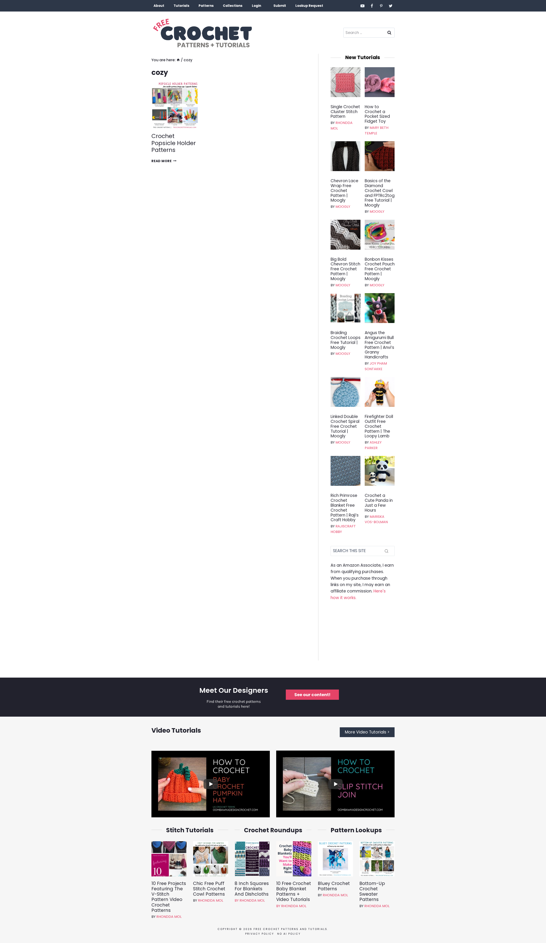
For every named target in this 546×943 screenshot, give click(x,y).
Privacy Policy (259, 934)
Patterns (206, 5)
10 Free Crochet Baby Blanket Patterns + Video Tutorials (293, 891)
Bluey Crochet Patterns (334, 886)
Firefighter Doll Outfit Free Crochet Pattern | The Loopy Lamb (379, 426)
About (159, 5)
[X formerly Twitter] (390, 6)
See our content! (312, 695)
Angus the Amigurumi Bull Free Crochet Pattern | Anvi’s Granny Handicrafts (379, 345)
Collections (233, 5)
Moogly (342, 206)
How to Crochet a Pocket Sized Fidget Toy (377, 114)
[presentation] (174, 105)
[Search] (386, 550)
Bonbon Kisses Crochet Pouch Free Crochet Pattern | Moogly (380, 269)
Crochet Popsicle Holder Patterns (173, 143)
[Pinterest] (381, 6)
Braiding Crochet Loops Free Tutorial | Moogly (345, 340)
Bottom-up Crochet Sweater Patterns (372, 891)
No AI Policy (289, 934)
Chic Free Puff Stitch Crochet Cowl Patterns (209, 889)
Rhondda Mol (169, 916)
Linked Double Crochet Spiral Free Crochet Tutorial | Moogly (345, 426)
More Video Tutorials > (367, 732)
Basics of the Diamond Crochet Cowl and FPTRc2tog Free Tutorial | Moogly (380, 193)
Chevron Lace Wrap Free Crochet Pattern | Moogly (344, 191)
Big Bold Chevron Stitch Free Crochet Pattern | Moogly (345, 269)
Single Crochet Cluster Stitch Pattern (345, 112)
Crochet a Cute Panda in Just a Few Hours (379, 503)
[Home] (178, 60)
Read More (164, 161)
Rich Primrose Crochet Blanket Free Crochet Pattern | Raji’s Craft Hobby (345, 507)
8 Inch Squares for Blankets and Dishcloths (252, 889)
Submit (279, 5)
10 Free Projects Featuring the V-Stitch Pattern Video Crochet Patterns (168, 897)
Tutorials (181, 5)
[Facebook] (372, 6)
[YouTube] (363, 6)
